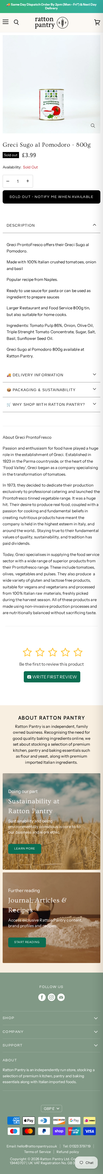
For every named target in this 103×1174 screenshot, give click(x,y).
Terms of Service (37, 1152)
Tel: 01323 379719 (76, 1146)
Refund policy (68, 1152)
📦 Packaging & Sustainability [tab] (41, 390)
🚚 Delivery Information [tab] (35, 375)
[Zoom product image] (92, 125)
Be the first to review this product (51, 664)
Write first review (54, 676)
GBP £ (49, 1108)
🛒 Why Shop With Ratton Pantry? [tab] (46, 404)
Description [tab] (21, 225)
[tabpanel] (51, 300)
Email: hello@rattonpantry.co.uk (32, 1146)
